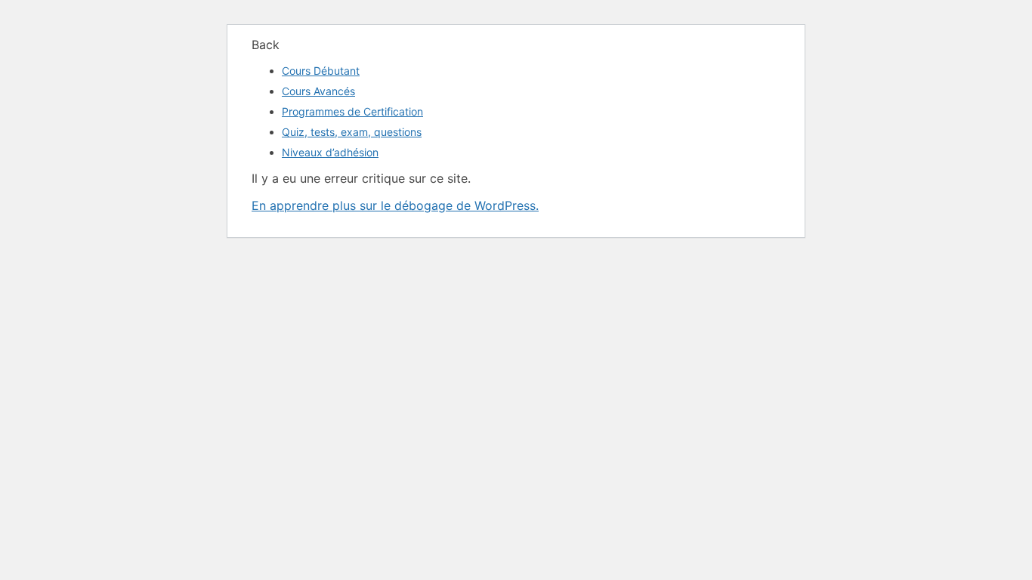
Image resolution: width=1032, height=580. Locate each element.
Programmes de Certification (352, 111)
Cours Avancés (318, 91)
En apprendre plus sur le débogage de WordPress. (395, 205)
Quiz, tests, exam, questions (352, 131)
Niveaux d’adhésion (330, 152)
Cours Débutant (321, 70)
